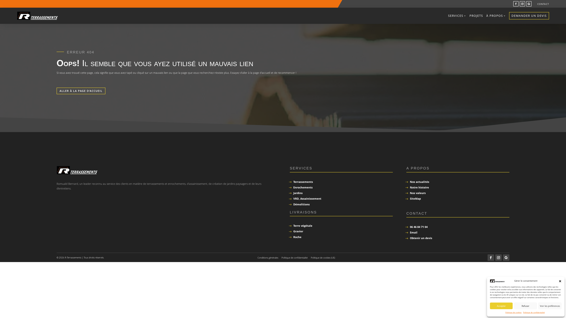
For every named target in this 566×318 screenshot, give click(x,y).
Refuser (525, 305)
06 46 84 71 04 (419, 227)
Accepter (501, 305)
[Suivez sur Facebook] (516, 3)
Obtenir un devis (421, 238)
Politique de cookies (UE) (323, 258)
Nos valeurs (418, 193)
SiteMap (415, 198)
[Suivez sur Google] (529, 3)
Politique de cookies (513, 312)
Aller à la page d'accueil (81, 91)
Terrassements (303, 182)
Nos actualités (419, 182)
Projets (476, 16)
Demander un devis (529, 16)
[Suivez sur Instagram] (522, 3)
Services (455, 16)
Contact (543, 4)
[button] (560, 280)
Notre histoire (419, 187)
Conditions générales (268, 258)
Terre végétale (302, 225)
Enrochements (303, 187)
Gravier (298, 231)
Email (413, 232)
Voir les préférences (550, 305)
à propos (494, 16)
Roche (297, 237)
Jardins (298, 193)
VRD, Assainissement (307, 198)
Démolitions (301, 204)
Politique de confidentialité (534, 312)
